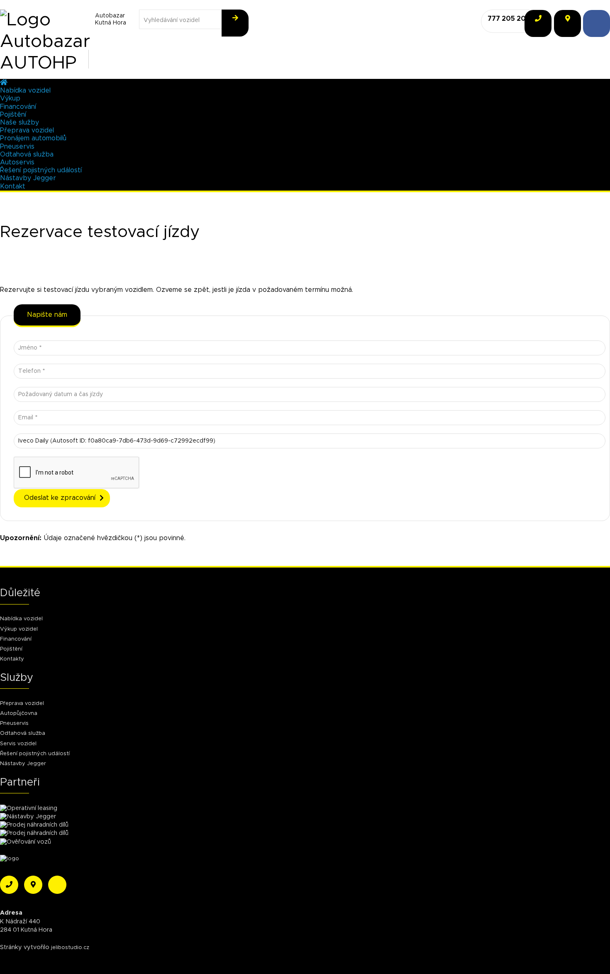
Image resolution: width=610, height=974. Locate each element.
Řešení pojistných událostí (41, 170)
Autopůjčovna (18, 713)
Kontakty (12, 659)
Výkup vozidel (19, 629)
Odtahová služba (27, 154)
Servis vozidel (18, 743)
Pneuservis (17, 146)
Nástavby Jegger (28, 178)
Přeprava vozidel (27, 130)
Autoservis (17, 162)
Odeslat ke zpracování (59, 497)
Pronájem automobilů (33, 138)
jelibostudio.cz (70, 947)
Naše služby (19, 122)
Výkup (10, 98)
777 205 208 (509, 18)
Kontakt (12, 186)
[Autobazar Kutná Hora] (41, 19)
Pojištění (13, 114)
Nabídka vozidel (25, 90)
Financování (18, 106)
